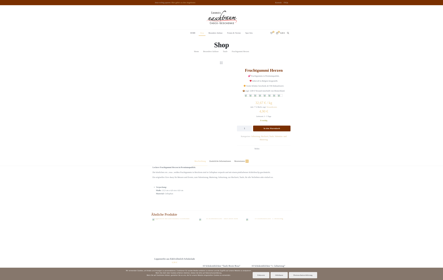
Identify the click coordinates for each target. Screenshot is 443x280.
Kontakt (278, 2)
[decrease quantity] (240, 128)
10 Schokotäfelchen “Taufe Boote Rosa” (221, 266)
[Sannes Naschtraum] (221, 17)
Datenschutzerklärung (303, 275)
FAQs (286, 2)
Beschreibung (200, 161)
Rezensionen (241, 161)
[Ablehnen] (440, 274)
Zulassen (261, 275)
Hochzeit (264, 136)
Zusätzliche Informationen (220, 161)
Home (196, 51)
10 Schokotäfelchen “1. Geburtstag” (268, 266)
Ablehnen (279, 275)
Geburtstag (255, 136)
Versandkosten (271, 107)
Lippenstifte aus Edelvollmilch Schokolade (174, 259)
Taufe (225, 51)
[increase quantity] (249, 128)
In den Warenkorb (272, 128)
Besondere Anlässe (211, 51)
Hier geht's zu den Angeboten (183, 2)
